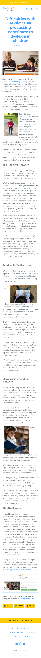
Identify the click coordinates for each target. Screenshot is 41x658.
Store (31, 632)
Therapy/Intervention (17, 632)
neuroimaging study (19, 81)
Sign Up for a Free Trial (20, 2)
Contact (16, 636)
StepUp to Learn (23, 650)
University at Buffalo (28, 599)
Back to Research (22, 620)
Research (25, 628)
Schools (15, 628)
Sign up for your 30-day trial (20, 570)
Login (25, 636)
